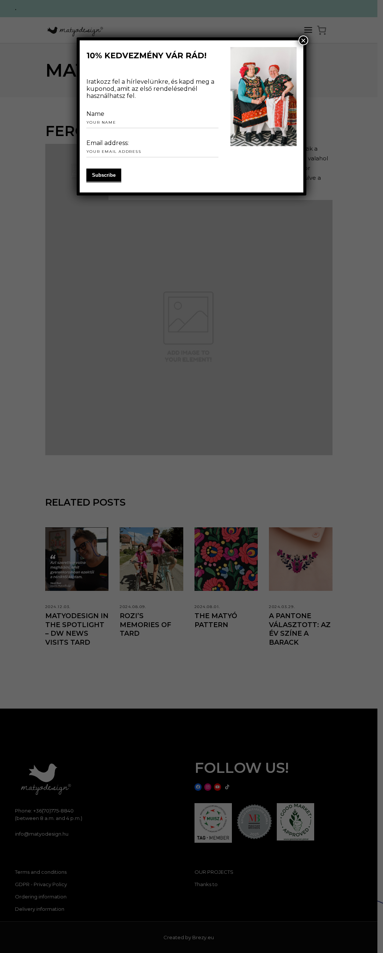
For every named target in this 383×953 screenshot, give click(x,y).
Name (95, 113)
